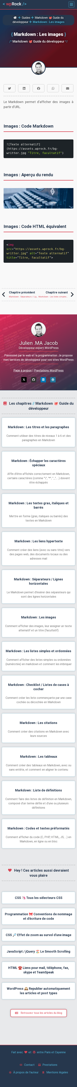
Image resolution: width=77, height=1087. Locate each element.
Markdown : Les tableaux (38, 756)
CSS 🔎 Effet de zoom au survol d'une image (38, 935)
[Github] (33, 379)
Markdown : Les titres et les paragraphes (38, 427)
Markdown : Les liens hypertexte (39, 541)
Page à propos (22, 370)
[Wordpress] (53, 379)
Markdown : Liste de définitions (38, 790)
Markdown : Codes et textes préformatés (38, 828)
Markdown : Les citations (38, 723)
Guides (26, 17)
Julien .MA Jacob (38, 343)
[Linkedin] (43, 379)
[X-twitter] (24, 379)
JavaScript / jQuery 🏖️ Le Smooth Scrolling (38, 951)
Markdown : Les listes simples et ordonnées (38, 651)
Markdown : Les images (38, 617)
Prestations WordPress (49, 370)
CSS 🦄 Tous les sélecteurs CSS (38, 898)
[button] (71, 4)
